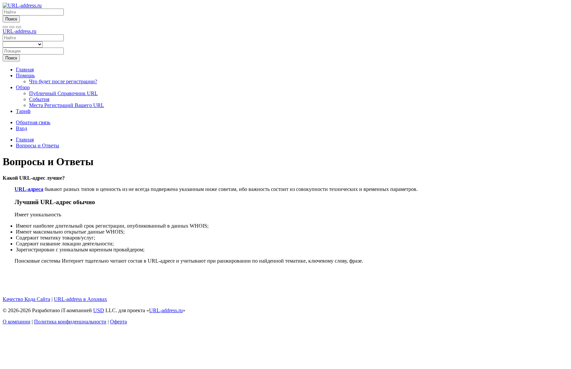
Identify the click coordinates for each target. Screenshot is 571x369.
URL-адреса (29, 189)
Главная (25, 69)
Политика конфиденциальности (70, 321)
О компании (16, 321)
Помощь (25, 75)
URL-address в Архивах (80, 299)
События (39, 99)
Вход (21, 128)
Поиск (11, 19)
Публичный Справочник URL (63, 93)
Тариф (23, 111)
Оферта (118, 321)
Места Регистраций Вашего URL (66, 105)
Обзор (23, 87)
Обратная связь (33, 122)
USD (98, 310)
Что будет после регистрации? (63, 81)
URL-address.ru (19, 31)
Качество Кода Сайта (26, 299)
